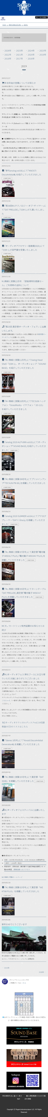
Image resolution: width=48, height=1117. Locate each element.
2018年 (8, 58)
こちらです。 (6, 700)
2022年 (8, 54)
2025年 (19, 50)
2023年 (42, 50)
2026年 (8, 50)
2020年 (31, 54)
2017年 (19, 58)
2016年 (31, 58)
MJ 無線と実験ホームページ (12, 877)
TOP (4, 25)
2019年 (42, 54)
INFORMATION (15, 25)
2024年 (31, 50)
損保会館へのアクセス (22, 869)
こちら (23, 983)
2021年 (19, 54)
